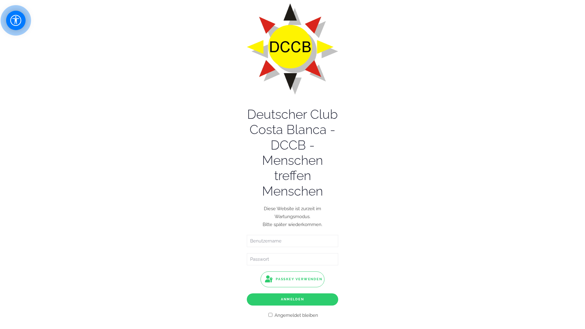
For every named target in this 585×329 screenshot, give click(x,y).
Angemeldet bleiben (295, 315)
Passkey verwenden (298, 279)
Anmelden (292, 299)
